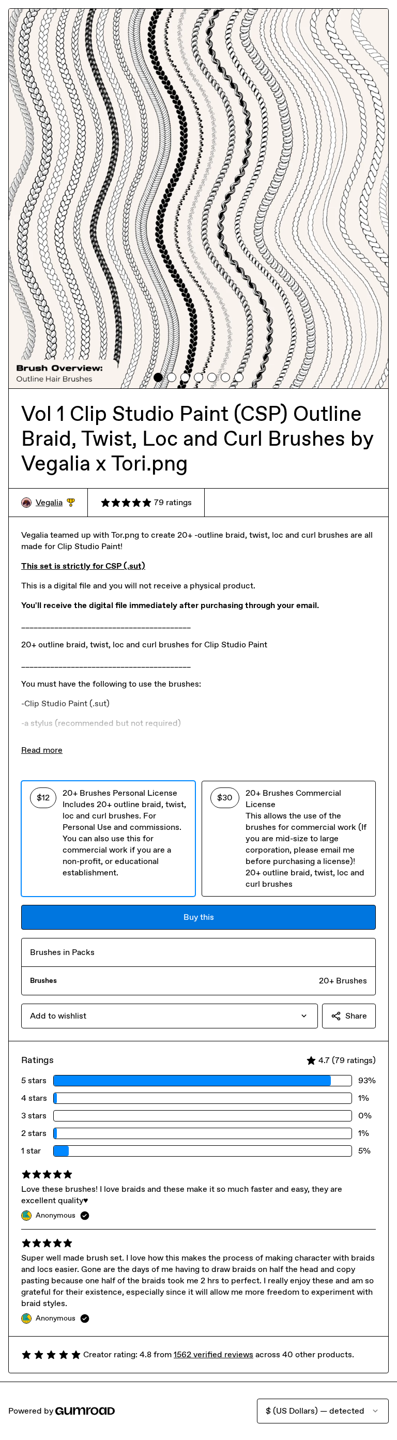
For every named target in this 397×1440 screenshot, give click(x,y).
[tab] (158, 377)
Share (356, 1016)
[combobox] (169, 1016)
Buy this (199, 917)
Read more (42, 750)
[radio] (108, 839)
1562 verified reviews (213, 1354)
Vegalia (55, 502)
